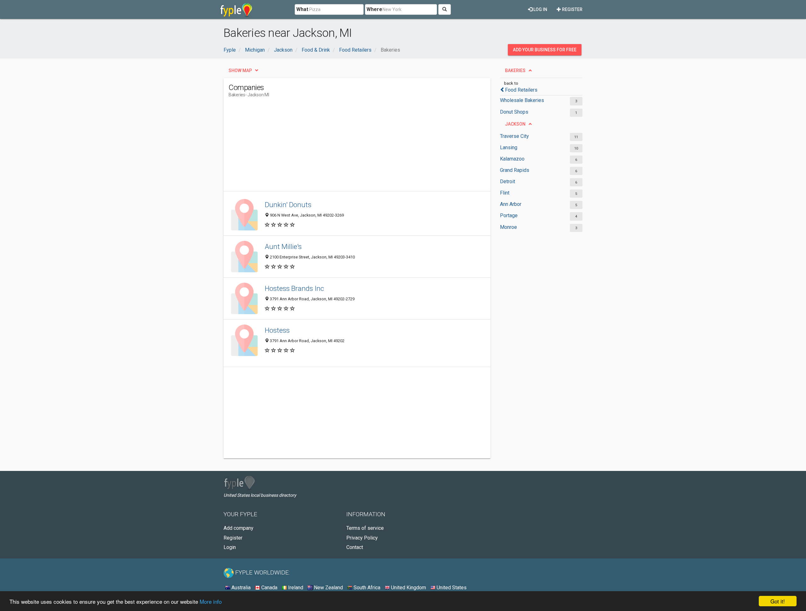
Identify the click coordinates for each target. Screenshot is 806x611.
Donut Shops (514, 112)
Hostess (277, 330)
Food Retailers (521, 90)
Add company (238, 528)
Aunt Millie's (283, 246)
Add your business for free (544, 49)
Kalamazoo (512, 159)
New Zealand (328, 588)
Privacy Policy (362, 538)
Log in (539, 9)
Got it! (777, 601)
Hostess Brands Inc (294, 288)
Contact (354, 547)
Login (230, 547)
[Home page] (236, 9)
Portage (509, 215)
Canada (268, 588)
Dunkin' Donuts (288, 205)
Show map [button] (240, 70)
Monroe (508, 227)
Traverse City (514, 136)
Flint (504, 193)
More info (211, 601)
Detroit (507, 181)
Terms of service (365, 528)
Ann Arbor (510, 204)
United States (451, 588)
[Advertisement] (343, 147)
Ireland (295, 588)
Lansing (508, 147)
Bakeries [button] (515, 70)
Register (571, 9)
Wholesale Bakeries (522, 100)
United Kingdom (408, 588)
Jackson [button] (515, 124)
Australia (240, 588)
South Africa (366, 588)
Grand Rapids (514, 170)
